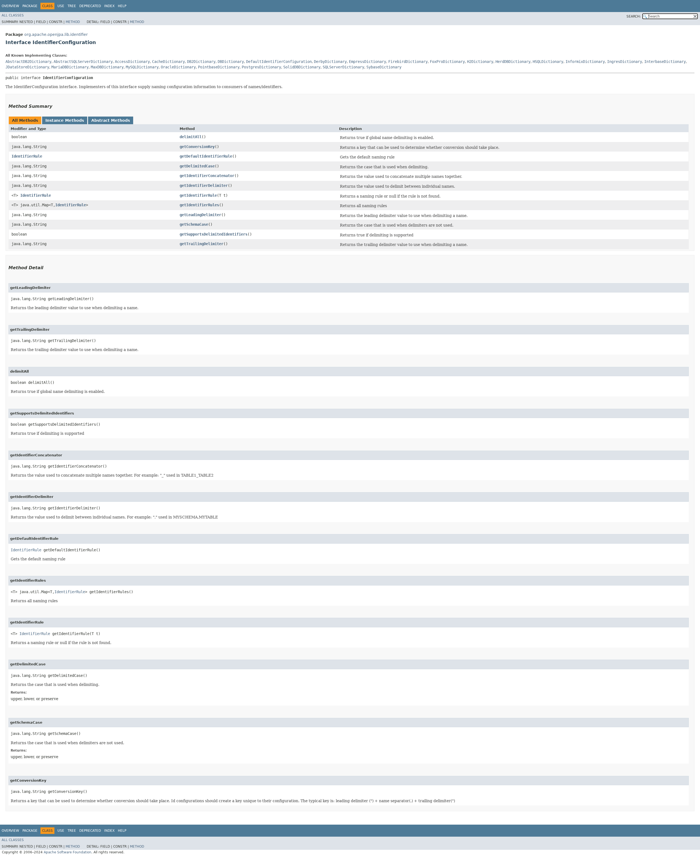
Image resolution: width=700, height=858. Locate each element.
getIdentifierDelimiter (204, 185)
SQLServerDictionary (343, 67)
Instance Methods (64, 120)
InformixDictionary (585, 61)
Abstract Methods (110, 120)
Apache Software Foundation (67, 852)
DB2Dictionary (201, 61)
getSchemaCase (194, 224)
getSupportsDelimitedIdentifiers (213, 234)
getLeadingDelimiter (200, 215)
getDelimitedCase (197, 166)
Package (29, 6)
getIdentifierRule (198, 195)
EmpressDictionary (367, 61)
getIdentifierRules (199, 205)
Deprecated (90, 6)
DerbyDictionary (330, 61)
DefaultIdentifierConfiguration (279, 61)
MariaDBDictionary (70, 67)
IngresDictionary (624, 61)
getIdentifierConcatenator (207, 175)
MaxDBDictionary (107, 67)
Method (73, 22)
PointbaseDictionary (219, 67)
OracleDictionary (178, 67)
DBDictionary (231, 61)
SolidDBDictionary (301, 67)
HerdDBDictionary (512, 61)
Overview (10, 6)
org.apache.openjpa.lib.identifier (56, 34)
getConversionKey (197, 146)
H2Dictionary (480, 61)
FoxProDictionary (447, 61)
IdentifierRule (26, 156)
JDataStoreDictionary (27, 67)
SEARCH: (633, 16)
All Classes (13, 15)
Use (60, 6)
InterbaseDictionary (665, 61)
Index (109, 6)
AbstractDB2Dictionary (28, 61)
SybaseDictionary (383, 67)
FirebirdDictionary (408, 61)
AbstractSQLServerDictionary (83, 61)
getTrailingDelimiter (201, 244)
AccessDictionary (132, 61)
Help (122, 6)
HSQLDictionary (548, 61)
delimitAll (191, 137)
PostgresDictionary (261, 67)
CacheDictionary (168, 61)
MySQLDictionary (142, 67)
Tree (72, 6)
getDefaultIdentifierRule (206, 156)
